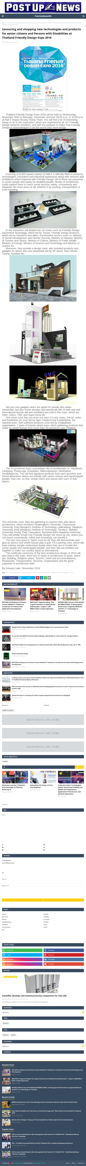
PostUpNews (6, 860)
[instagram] (22, 959)
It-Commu (47, 919)
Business (5, 705)
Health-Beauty (6, 922)
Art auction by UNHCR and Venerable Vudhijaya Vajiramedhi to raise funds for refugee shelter (45, 636)
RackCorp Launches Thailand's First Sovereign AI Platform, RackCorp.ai (13, 787)
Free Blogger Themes (39, 1163)
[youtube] (64, 964)
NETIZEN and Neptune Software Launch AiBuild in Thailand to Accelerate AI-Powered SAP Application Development (14, 605)
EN (7, 572)
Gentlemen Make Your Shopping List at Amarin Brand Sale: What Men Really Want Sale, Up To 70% (46, 645)
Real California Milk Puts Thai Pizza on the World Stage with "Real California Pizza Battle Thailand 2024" (46, 1112)
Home (4, 914)
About (73, 1163)
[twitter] (22, 955)
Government (6, 927)
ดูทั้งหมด (78, 767)
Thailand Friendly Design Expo (60, 572)
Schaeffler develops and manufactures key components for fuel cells (34, 995)
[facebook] (64, 950)
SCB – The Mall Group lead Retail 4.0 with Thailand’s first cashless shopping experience (42, 1143)
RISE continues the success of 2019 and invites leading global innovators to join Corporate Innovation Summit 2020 (48, 688)
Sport (45, 924)
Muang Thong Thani (44, 572)
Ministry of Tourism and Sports (23, 572)
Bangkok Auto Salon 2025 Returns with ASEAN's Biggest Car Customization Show (40, 627)
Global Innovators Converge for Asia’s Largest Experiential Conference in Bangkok (41, 695)
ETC (3, 930)
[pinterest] (64, 955)
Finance (46, 914)
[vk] (64, 959)
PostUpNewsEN (43, 16)
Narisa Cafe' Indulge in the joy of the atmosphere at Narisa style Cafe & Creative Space (42, 1120)
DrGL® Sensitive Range (20, 654)
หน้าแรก (4, 23)
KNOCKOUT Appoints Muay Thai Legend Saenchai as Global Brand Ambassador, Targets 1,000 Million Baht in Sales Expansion (42, 605)
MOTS (35, 572)
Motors (4, 919)
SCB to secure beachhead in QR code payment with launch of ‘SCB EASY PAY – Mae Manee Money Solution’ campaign (45, 1135)
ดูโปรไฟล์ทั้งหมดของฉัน (8, 863)
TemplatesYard (18, 1163)
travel (9, 23)
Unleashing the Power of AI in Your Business (41, 786)
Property (46, 917)
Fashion (46, 922)
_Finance (46, 705)
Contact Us (80, 1163)
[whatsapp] (22, 950)
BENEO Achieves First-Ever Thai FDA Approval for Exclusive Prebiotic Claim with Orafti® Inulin (44, 1102)
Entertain (5, 924)
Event (10, 572)
